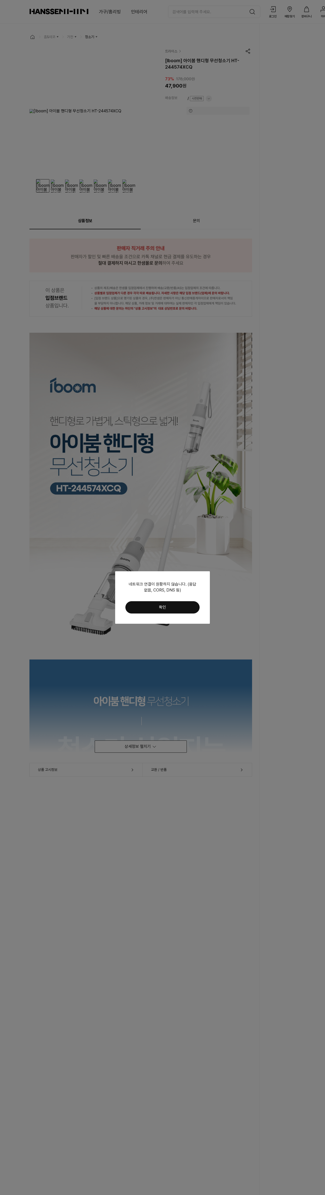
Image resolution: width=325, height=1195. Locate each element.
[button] (162, 607)
